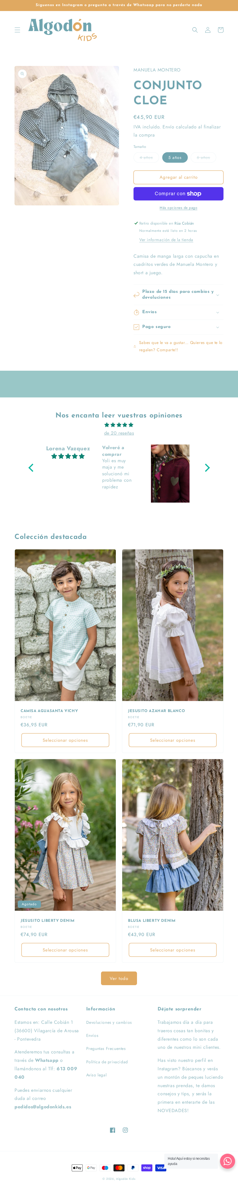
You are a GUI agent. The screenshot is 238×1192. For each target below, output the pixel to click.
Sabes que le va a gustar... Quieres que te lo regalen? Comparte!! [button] (181, 346)
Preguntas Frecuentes (106, 1048)
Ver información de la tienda (166, 240)
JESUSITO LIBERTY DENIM (47, 921)
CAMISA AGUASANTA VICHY (49, 711)
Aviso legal (96, 1075)
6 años (203, 157)
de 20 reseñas (119, 433)
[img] (119, 425)
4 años (146, 157)
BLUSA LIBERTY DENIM (151, 921)
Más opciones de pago (178, 207)
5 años (175, 157)
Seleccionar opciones (65, 740)
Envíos (92, 1035)
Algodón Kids (125, 1179)
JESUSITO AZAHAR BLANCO (156, 711)
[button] (17, 30)
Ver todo (119, 978)
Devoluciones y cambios (109, 1022)
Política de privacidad (107, 1062)
